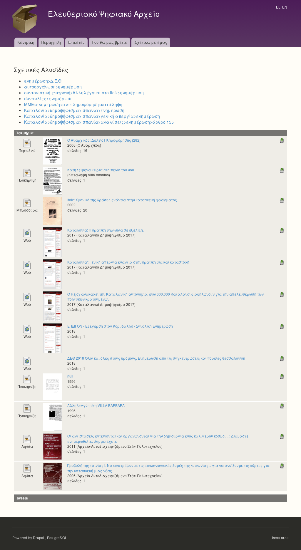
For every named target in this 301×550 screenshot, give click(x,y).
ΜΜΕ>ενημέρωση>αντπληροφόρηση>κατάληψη (73, 104)
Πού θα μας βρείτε (109, 42)
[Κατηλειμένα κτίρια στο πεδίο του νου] (52, 180)
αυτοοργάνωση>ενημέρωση (53, 87)
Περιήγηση (51, 42)
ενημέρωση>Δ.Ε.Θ (42, 81)
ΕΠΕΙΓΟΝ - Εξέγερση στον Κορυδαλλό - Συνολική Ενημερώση (120, 325)
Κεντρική (25, 42)
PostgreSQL (57, 537)
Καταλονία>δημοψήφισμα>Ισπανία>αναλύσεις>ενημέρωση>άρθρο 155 (99, 122)
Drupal (38, 537)
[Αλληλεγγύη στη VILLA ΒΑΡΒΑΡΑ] (52, 416)
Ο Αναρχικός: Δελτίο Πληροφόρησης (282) (104, 140)
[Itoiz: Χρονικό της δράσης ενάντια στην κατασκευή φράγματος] (52, 210)
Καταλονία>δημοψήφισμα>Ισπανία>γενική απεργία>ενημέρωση (92, 116)
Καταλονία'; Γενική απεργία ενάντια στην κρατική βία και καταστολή (128, 261)
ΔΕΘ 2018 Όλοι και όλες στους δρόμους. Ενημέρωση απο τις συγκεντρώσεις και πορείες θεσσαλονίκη (156, 358)
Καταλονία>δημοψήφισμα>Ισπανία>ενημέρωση (74, 110)
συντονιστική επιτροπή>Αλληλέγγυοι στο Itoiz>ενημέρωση (84, 92)
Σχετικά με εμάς (151, 42)
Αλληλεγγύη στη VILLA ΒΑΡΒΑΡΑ (96, 405)
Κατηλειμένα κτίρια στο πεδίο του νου (100, 169)
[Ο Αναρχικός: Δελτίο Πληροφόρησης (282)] (52, 150)
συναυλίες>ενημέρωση (48, 98)
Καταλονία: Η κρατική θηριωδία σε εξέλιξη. (105, 229)
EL (278, 6)
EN (284, 6)
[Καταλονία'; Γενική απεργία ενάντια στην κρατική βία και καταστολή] (52, 273)
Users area (279, 537)
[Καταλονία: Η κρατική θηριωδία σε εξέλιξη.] (52, 241)
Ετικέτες (76, 42)
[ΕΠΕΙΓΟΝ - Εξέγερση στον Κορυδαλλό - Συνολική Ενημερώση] (52, 337)
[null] (52, 386)
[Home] (26, 19)
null (70, 375)
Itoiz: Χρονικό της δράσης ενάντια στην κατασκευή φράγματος (122, 199)
